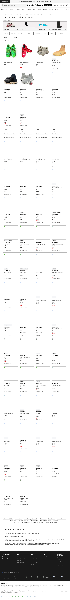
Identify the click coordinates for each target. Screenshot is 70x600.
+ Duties (24, 332)
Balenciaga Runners (51, 522)
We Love (57, 9)
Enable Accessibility (5, 1)
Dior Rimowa (51, 519)
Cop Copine (43, 519)
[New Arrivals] (8, 9)
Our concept (5, 557)
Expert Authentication (26, 134)
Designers (12, 9)
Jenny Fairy (13, 521)
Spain (22, 598)
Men (23, 9)
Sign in (56, 5)
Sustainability (60, 560)
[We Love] (60, 9)
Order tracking (20, 557)
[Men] (25, 9)
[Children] (31, 9)
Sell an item (48, 5)
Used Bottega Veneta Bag (31, 519)
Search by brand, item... (9, 5)
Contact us (46, 559)
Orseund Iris (34, 521)
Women (18, 9)
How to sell (32, 557)
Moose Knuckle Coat (23, 521)
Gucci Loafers (40, 522)
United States (13, 598)
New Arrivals (4, 9)
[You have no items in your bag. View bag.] (67, 5)
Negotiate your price (9, 134)
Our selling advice (34, 559)
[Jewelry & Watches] (47, 9)
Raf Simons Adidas (8, 519)
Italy (25, 598)
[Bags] (36, 9)
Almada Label (18, 519)
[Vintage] (53, 9)
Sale (62, 9)
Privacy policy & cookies (11, 578)
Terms (3, 578)
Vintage (51, 9)
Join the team (60, 564)
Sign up (62, 5)
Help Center (46, 557)
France (2, 598)
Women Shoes (18, 14)
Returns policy (20, 562)
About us (59, 558)
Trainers (26, 14)
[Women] (21, 9)
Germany (19, 598)
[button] (67, 5)
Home (4, 14)
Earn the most (56, 134)
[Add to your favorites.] (17, 61)
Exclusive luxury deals (42, 134)
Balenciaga (10, 14)
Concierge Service (6, 559)
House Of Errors (61, 519)
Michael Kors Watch (45, 521)
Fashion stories (60, 566)
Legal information (16, 576)
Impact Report (60, 562)
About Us (68, 9)
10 (62, 513)
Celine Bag (55, 521)
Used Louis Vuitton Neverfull (21, 522)
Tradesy (32, 522)
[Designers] (15, 9)
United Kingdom (8, 598)
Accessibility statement (7, 576)
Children (29, 9)
